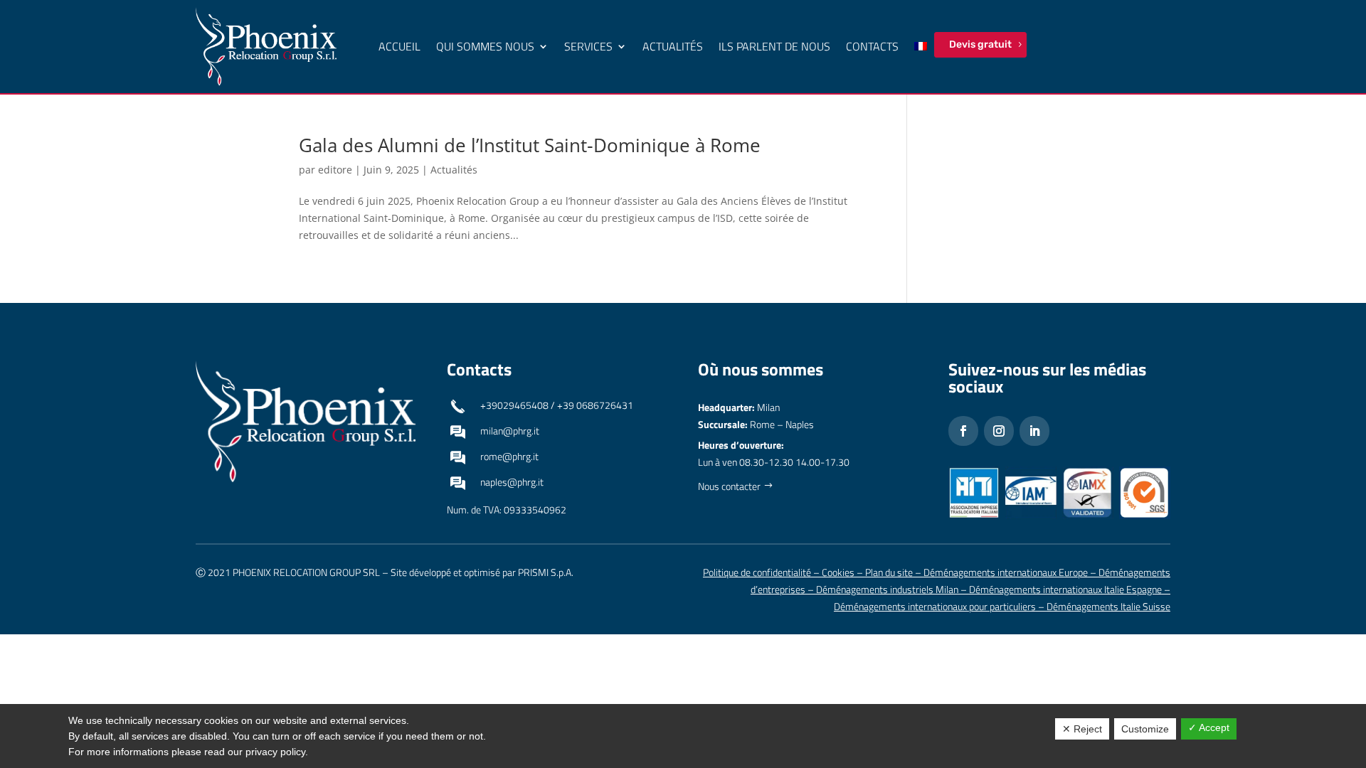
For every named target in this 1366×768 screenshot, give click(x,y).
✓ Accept (1208, 727)
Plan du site (889, 572)
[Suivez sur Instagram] (999, 431)
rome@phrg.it (509, 456)
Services (588, 46)
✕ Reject (1082, 729)
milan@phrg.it (509, 430)
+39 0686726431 (595, 405)
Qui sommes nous (485, 46)
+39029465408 (514, 405)
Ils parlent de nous (774, 46)
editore (335, 169)
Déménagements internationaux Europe (1005, 572)
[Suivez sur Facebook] (963, 431)
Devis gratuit (980, 44)
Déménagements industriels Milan (887, 589)
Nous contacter (729, 486)
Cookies (838, 572)
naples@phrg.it (512, 481)
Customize (1145, 729)
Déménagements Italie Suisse (1108, 606)
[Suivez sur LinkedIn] (1034, 431)
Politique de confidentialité (757, 572)
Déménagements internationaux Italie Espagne (1065, 589)
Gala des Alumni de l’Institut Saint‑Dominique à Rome (530, 145)
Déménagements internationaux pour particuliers (935, 606)
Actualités (672, 46)
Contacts (872, 46)
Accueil (399, 46)
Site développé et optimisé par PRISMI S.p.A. (482, 572)
